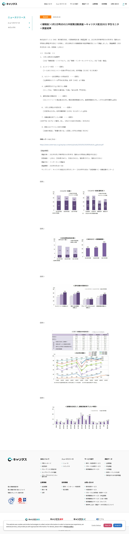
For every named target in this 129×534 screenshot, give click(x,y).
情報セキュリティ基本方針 (16, 492)
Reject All (108, 525)
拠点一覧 (44, 489)
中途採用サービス (91, 489)
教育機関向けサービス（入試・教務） (97, 498)
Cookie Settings (96, 525)
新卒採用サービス (91, 486)
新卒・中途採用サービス (93, 463)
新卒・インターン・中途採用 (71, 486)
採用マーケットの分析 (112, 472)
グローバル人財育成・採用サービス (96, 492)
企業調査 (109, 463)
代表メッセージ (46, 463)
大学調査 (109, 469)
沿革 (43, 492)
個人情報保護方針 (13, 486)
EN (126, 4)
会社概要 (44, 486)
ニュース (65, 463)
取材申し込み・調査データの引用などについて (100, 504)
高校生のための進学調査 (113, 475)
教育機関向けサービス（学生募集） (96, 495)
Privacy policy (68, 527)
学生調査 (109, 466)
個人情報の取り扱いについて (16, 489)
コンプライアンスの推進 (49, 472)
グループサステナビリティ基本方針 (50, 476)
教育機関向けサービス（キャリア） (96, 501)
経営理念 (44, 466)
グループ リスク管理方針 (49, 469)
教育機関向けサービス (92, 469)
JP (123, 4)
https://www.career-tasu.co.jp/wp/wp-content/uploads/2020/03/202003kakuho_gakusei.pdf (71, 144)
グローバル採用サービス (93, 466)
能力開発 (65, 489)
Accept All (118, 525)
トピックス (66, 466)
